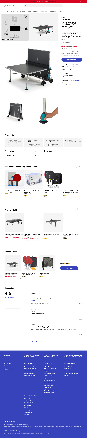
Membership (74, 9)
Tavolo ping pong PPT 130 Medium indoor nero (52, 235)
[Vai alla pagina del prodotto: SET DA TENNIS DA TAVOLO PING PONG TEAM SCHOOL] (30, 263)
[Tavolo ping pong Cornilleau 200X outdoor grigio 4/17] (15, 112)
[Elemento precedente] (77, 166)
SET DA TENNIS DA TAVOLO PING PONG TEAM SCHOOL (30, 274)
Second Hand (68, 9)
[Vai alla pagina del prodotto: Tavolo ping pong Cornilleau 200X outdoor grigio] (13, 263)
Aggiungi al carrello (72, 59)
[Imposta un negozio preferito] (73, 5)
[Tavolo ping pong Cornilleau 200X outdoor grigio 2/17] (15, 27)
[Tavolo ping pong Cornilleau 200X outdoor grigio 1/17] (43, 27)
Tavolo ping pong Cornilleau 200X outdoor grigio (11, 274)
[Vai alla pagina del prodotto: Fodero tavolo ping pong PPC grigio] (47, 263)
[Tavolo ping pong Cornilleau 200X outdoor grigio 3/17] (29, 69)
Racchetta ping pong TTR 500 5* (12, 190)
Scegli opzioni (69, 268)
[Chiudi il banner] (82, 1)
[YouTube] (10, 369)
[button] (22, 238)
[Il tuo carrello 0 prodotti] (81, 5)
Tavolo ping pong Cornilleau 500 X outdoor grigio (71, 235)
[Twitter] (7, 369)
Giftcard (81, 9)
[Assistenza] (76, 5)
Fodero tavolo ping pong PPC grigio (46, 274)
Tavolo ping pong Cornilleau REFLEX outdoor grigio (32, 235)
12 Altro (53, 124)
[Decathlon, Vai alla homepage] (9, 6)
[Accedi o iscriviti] (79, 5)
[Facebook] (5, 369)
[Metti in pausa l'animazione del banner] (80, 1)
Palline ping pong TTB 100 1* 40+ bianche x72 (32, 191)
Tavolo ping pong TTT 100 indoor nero (14, 234)
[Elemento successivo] (80, 166)
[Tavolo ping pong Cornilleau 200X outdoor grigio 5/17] (43, 112)
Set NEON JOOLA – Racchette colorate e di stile (53, 191)
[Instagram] (12, 369)
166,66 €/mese (65, 50)
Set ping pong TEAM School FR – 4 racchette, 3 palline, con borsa (71, 191)
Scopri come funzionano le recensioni (12, 312)
